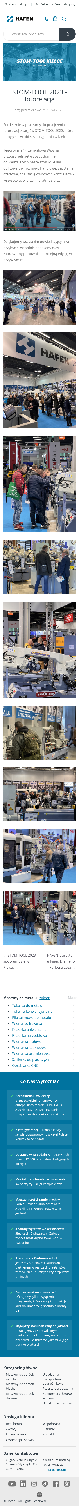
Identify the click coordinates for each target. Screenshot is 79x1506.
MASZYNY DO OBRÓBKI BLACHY (20, 1386)
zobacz (45, 998)
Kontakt (48, 1434)
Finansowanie (16, 1434)
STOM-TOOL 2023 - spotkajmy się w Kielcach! (20, 961)
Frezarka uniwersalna (29, 1029)
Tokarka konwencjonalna (32, 1011)
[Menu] (72, 18)
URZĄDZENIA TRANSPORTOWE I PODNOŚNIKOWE (53, 1379)
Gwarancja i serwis (20, 1439)
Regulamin (14, 1423)
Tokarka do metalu (27, 1005)
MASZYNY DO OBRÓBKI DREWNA (20, 1395)
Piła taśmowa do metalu (31, 1017)
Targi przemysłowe (27, 110)
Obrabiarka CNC (25, 1065)
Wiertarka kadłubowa (29, 1047)
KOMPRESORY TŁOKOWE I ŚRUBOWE (58, 1395)
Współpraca (51, 1423)
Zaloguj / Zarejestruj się (57, 4)
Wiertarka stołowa (26, 1041)
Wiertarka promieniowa (31, 1053)
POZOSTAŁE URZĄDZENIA (58, 1388)
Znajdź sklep (18, 4)
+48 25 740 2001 (56, 1470)
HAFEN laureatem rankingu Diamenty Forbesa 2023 (60, 961)
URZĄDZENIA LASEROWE (58, 1403)
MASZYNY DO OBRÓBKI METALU (20, 1376)
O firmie (49, 1429)
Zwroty (11, 1429)
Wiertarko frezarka (27, 1023)
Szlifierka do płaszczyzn (30, 1059)
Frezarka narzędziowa (29, 1035)
